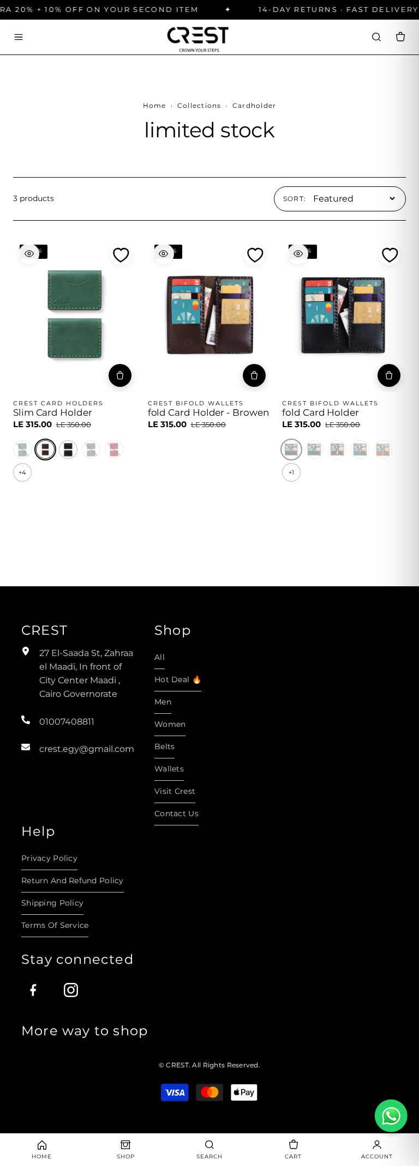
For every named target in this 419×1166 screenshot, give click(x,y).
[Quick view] (29, 254)
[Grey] (91, 449)
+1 (291, 472)
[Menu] (19, 37)
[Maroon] (114, 449)
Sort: (295, 199)
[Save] (120, 254)
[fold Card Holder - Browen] (210, 315)
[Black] (68, 449)
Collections (199, 105)
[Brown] (45, 449)
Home (154, 105)
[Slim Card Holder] (75, 315)
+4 (22, 472)
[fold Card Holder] (344, 315)
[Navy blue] (314, 449)
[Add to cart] (120, 375)
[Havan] (383, 449)
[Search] (376, 37)
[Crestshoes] (197, 37)
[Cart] (400, 37)
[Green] (22, 449)
